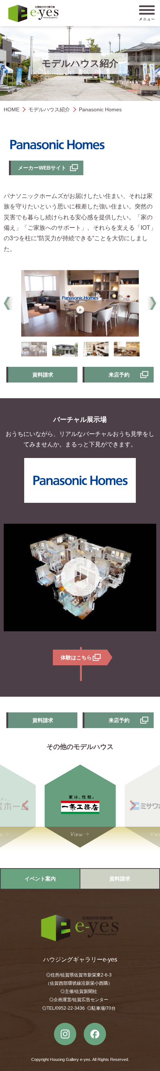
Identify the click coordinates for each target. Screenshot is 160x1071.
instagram (65, 1034)
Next (148, 303)
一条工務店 (80, 806)
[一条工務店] (80, 806)
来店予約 (119, 375)
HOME (11, 109)
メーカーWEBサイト (42, 168)
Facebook (95, 1034)
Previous (11, 303)
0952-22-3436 (70, 1008)
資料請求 (42, 375)
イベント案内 (40, 879)
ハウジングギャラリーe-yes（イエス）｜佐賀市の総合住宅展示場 (33, 13)
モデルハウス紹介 (49, 109)
